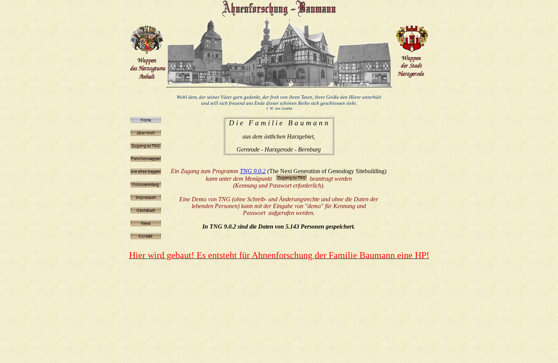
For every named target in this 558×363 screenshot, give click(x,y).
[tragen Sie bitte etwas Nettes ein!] (146, 211)
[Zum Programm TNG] (146, 147)
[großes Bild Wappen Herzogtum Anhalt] (147, 49)
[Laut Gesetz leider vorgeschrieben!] (146, 224)
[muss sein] (146, 198)
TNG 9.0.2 (253, 171)
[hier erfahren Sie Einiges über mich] (146, 134)
